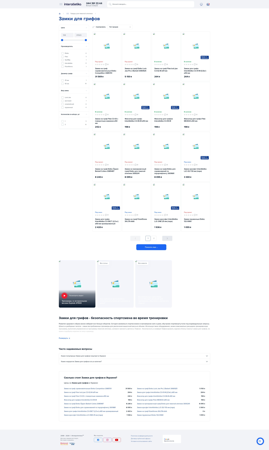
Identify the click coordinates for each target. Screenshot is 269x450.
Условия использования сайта (141, 441)
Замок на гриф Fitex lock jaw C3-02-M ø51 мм (166, 69)
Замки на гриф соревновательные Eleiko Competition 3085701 (105, 70)
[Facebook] (98, 440)
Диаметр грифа (66, 73)
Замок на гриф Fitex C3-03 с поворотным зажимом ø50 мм (106, 121)
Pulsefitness (75, 66)
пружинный (75, 107)
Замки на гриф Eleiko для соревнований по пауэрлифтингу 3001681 (164, 171)
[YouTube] (116, 440)
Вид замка (65, 91)
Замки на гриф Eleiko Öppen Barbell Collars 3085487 (107, 170)
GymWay (75, 60)
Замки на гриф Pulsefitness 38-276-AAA (136, 220)
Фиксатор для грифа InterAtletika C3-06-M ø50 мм (136, 120)
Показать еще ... (151, 247)
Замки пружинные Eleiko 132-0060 (194, 220)
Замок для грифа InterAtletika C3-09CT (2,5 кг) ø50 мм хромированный (106, 221)
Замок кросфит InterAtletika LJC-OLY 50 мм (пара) (195, 170)
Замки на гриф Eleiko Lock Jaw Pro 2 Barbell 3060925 (135, 69)
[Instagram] (107, 440)
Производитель (67, 46)
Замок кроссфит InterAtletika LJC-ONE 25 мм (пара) (166, 220)
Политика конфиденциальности (142, 436)
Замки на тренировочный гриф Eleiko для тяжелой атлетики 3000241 (135, 171)
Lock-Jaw (75, 97)
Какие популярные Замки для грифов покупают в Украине (83, 356)
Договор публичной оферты (140, 438)
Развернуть (63, 338)
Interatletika (75, 63)
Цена (63, 28)
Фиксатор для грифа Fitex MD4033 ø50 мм (194, 120)
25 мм (75, 80)
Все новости (142, 263)
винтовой (75, 101)
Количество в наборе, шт (70, 114)
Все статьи (103, 263)
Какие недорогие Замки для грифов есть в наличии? (81, 361)
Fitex (75, 56)
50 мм (75, 84)
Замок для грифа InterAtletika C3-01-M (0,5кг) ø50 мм (195, 70)
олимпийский (75, 104)
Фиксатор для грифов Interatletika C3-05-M (163, 120)
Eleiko (75, 53)
